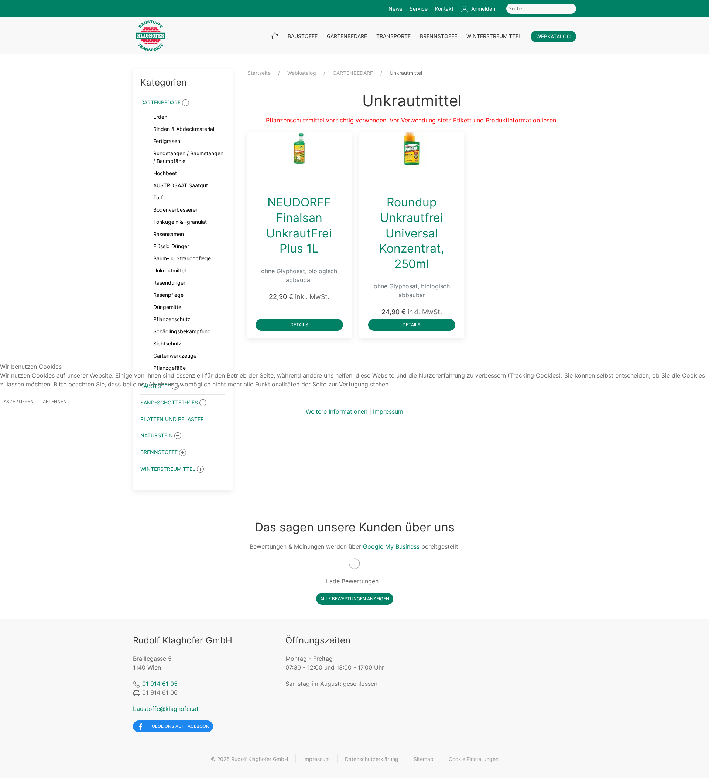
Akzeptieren (19, 401)
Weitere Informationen (336, 411)
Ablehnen (54, 401)
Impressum (388, 411)
